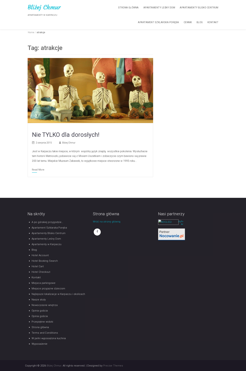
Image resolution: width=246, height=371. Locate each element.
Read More (38, 169)
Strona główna (128, 7)
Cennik (188, 22)
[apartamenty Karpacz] (182, 223)
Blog (200, 22)
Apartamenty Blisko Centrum (199, 7)
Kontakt (213, 22)
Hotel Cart (38, 266)
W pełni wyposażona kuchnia (49, 338)
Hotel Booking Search (45, 260)
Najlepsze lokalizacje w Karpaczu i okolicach (58, 294)
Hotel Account (40, 255)
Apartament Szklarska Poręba (158, 22)
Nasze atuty (39, 299)
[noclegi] (171, 234)
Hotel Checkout (41, 271)
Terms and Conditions (45, 332)
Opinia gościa (40, 310)
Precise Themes (113, 365)
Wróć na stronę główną (106, 221)
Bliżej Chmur (44, 7)
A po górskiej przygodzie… (47, 222)
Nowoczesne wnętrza (45, 305)
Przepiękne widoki (42, 321)
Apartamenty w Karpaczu (47, 244)
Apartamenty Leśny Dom (159, 7)
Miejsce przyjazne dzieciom (48, 288)
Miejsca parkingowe (43, 282)
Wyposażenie (40, 343)
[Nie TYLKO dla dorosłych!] (90, 90)
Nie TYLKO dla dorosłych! (65, 134)
